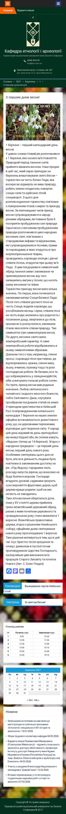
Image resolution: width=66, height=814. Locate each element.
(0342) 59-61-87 (33, 60)
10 (25, 682)
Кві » (36, 700)
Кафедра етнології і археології (33, 51)
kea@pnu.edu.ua (34, 63)
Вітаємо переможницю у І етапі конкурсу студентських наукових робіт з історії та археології (29, 778)
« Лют (30, 700)
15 (10, 686)
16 (17, 686)
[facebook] (33, 17)
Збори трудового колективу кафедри (27, 736)
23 (17, 689)
